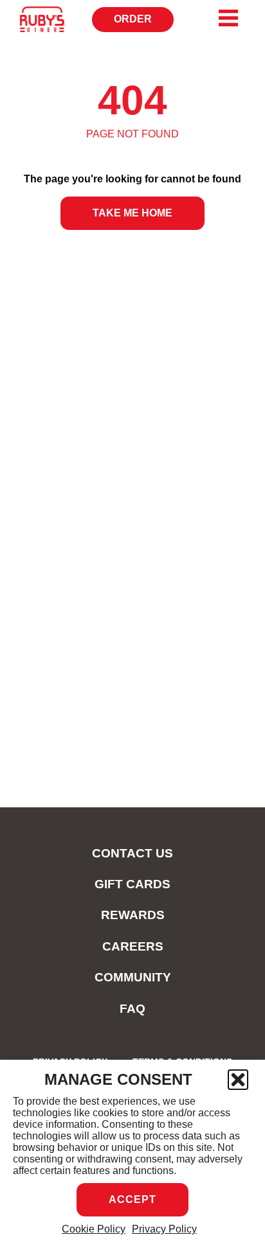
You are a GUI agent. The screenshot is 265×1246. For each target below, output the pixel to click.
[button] (238, 1079)
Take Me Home (132, 212)
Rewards (133, 915)
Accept (132, 1199)
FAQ (132, 1008)
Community (133, 977)
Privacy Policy (164, 1229)
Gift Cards (132, 884)
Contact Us (132, 853)
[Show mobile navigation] (228, 18)
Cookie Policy (93, 1229)
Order (137, 22)
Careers (132, 946)
